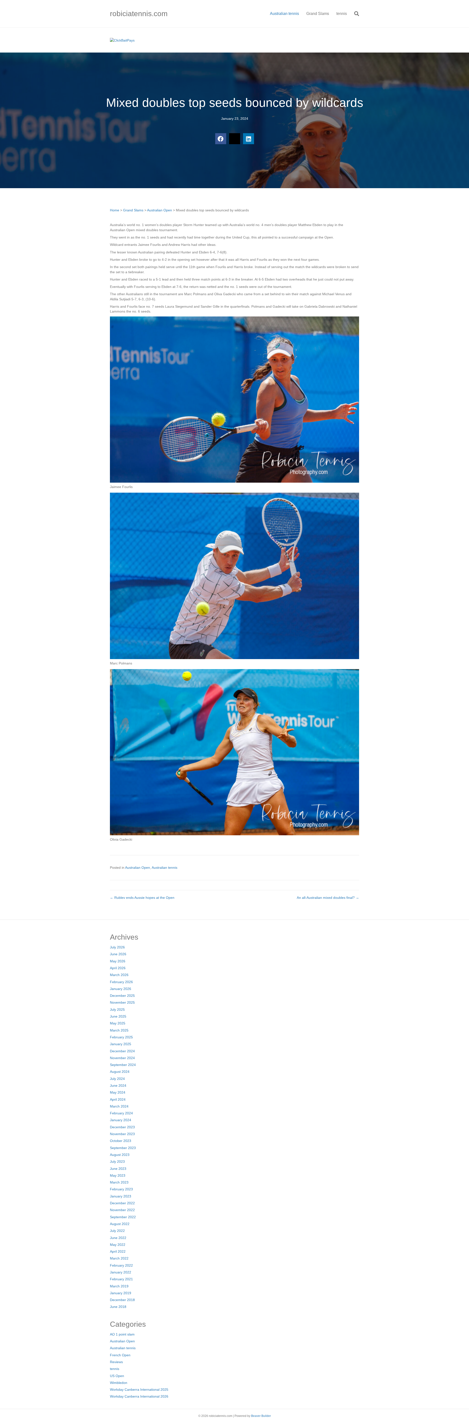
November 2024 (122, 1058)
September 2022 (123, 1217)
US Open (117, 1376)
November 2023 (122, 1134)
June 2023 (118, 1169)
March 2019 (119, 1286)
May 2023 (117, 1175)
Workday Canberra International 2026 (139, 1396)
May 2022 (117, 1245)
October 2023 (120, 1141)
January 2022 (120, 1272)
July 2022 (117, 1231)
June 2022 (118, 1238)
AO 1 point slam (122, 1334)
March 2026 (119, 975)
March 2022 (119, 1258)
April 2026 (118, 968)
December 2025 (122, 996)
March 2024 (119, 1106)
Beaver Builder (261, 1416)
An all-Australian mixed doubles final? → (328, 898)
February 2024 (121, 1113)
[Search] (355, 13)
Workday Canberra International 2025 (139, 1389)
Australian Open (159, 210)
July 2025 (117, 1009)
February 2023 (121, 1189)
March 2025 (119, 1030)
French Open (120, 1355)
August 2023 (119, 1155)
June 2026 (118, 954)
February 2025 (121, 1037)
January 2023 (120, 1196)
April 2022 (118, 1251)
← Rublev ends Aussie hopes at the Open (142, 898)
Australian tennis (284, 13)
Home (114, 210)
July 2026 (117, 947)
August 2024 (119, 1072)
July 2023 (117, 1161)
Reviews (116, 1362)
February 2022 (121, 1265)
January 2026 (120, 989)
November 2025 (122, 1002)
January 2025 (120, 1044)
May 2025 (117, 1023)
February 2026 (121, 982)
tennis (341, 13)
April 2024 (118, 1099)
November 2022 (122, 1210)
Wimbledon (118, 1383)
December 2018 (122, 1300)
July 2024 (117, 1079)
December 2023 (122, 1127)
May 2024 (117, 1092)
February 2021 (121, 1279)
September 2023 (123, 1148)
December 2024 (122, 1051)
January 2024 (120, 1120)
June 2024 (118, 1085)
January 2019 (120, 1293)
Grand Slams (317, 13)
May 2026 (117, 961)
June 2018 (118, 1307)
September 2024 (123, 1065)
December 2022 (122, 1203)
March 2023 (119, 1182)
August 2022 (119, 1224)
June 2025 (118, 1016)
